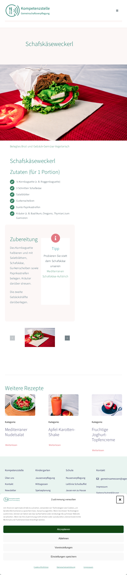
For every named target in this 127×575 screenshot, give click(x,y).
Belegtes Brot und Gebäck (26, 146)
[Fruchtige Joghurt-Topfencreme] (107, 397)
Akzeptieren (63, 529)
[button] (120, 499)
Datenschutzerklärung (66, 567)
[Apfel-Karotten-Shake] (63, 397)
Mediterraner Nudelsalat (16, 432)
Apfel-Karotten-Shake (61, 432)
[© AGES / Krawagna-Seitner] (27, 5)
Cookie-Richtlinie (41, 567)
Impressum (88, 567)
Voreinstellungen (63, 547)
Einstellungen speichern (63, 556)
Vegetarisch (62, 146)
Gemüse (49, 146)
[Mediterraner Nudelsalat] (20, 397)
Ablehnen (64, 538)
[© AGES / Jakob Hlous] (40, 330)
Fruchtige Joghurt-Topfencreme (103, 434)
